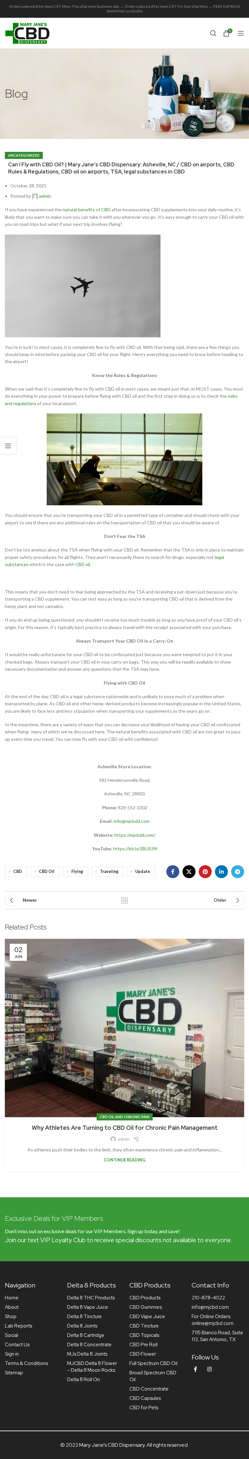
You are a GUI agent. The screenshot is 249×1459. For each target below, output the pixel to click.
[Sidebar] (8, 446)
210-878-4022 (208, 1298)
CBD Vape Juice (147, 1316)
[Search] (213, 33)
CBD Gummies (145, 1307)
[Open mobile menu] (240, 33)
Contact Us (17, 1344)
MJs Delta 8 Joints (87, 1354)
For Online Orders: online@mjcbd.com (212, 1320)
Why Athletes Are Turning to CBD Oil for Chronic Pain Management (125, 1127)
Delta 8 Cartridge (85, 1335)
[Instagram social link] (209, 1369)
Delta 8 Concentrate (89, 1344)
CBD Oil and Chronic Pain (124, 1117)
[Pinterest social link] (205, 871)
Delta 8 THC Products (91, 1298)
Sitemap (14, 1373)
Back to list (124, 900)
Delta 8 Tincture (84, 1316)
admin (45, 196)
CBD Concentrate (149, 1389)
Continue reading (125, 1160)
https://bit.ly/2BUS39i (135, 848)
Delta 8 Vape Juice (87, 1307)
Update (142, 871)
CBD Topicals (144, 1335)
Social (11, 1335)
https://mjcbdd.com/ (134, 835)
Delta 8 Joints (82, 1326)
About (11, 1307)
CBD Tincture (144, 1326)
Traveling (109, 871)
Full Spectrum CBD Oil (153, 1363)
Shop (11, 1316)
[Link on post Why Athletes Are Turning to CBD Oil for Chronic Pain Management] (124, 1028)
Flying (77, 871)
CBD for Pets (143, 1407)
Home (11, 1298)
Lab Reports (18, 1326)
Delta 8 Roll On (83, 1379)
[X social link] (189, 871)
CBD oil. (83, 564)
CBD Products (144, 1298)
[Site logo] (27, 32)
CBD (106, 209)
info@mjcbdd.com (131, 821)
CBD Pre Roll (143, 1344)
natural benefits (79, 209)
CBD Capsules (145, 1398)
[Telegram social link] (237, 871)
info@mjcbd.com (210, 1307)
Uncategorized (24, 155)
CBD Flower (142, 1354)
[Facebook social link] (172, 871)
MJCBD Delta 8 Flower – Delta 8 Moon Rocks (92, 1366)
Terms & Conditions (26, 1363)
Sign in (12, 1354)
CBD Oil (46, 871)
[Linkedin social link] (221, 871)
